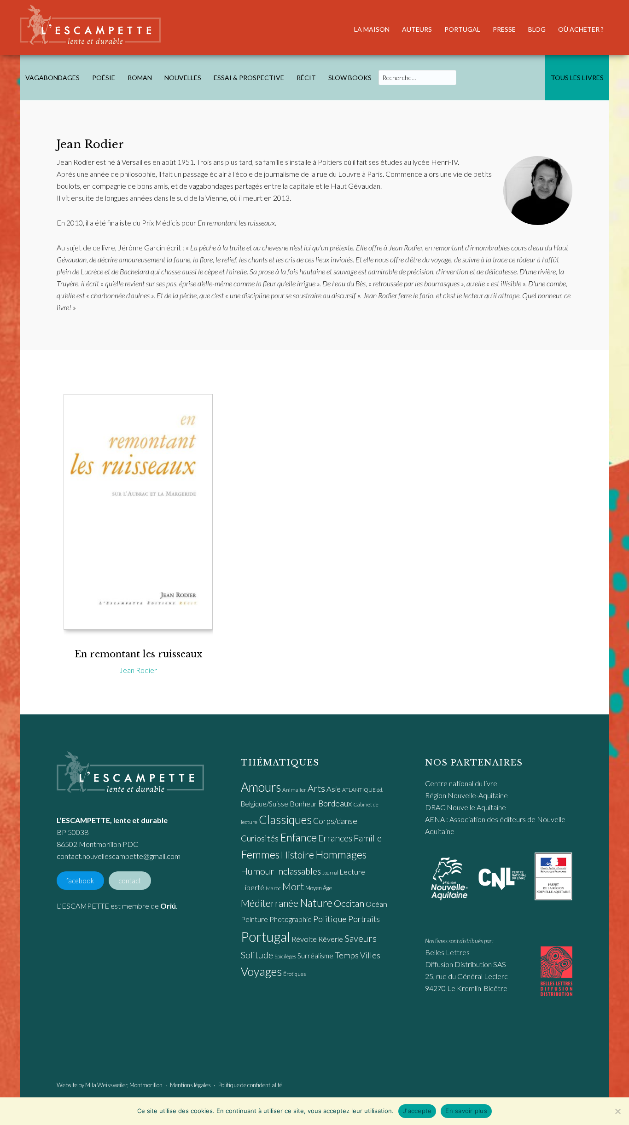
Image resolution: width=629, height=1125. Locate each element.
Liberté (252, 887)
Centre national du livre (461, 783)
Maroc (273, 888)
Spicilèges (285, 956)
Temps (347, 955)
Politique (330, 919)
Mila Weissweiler (106, 1085)
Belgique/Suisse (264, 804)
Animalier (294, 789)
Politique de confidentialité (250, 1085)
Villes (370, 955)
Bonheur (303, 803)
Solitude (257, 955)
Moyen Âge (318, 888)
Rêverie (330, 938)
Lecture (352, 871)
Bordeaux (335, 803)
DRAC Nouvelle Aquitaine (465, 807)
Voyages (261, 971)
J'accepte (417, 1110)
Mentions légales (190, 1085)
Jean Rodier (138, 670)
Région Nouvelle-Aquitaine (466, 795)
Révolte (304, 939)
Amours (261, 787)
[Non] (617, 1111)
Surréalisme (315, 955)
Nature (316, 902)
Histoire (297, 854)
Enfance (298, 837)
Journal (330, 873)
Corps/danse (335, 821)
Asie (333, 789)
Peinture (254, 919)
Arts (316, 788)
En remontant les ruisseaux (138, 654)
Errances (335, 838)
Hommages (341, 854)
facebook (80, 880)
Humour (257, 870)
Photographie (290, 919)
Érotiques (294, 973)
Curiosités (260, 838)
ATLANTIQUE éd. (362, 789)
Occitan (349, 903)
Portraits (364, 919)
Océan (376, 904)
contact (129, 880)
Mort (293, 887)
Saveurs (360, 938)
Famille (368, 838)
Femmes (260, 854)
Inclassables (298, 870)
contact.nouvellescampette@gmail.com (119, 856)
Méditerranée (269, 903)
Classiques (285, 819)
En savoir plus (466, 1110)
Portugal (265, 936)
